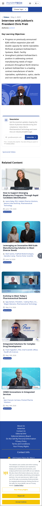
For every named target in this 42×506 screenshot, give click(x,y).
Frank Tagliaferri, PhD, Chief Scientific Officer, (21, 350)
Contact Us (21, 431)
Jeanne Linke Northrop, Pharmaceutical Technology (18, 204)
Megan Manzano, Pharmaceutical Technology (20, 304)
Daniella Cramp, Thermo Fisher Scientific (18, 256)
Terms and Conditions (21, 444)
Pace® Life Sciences (11, 352)
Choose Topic (18, 9)
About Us (21, 426)
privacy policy (10, 143)
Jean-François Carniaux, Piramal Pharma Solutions (18, 401)
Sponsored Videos (9, 152)
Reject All (21, 496)
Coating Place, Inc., (30, 302)
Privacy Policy (21, 441)
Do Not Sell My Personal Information (21, 439)
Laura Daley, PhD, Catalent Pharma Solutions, (21, 201)
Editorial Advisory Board (21, 436)
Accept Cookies (21, 502)
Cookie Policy (18, 485)
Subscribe (30, 137)
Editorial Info (21, 433)
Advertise (21, 428)
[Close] (39, 461)
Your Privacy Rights (21, 446)
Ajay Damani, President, (14, 302)
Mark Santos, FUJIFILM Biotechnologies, (19, 254)
